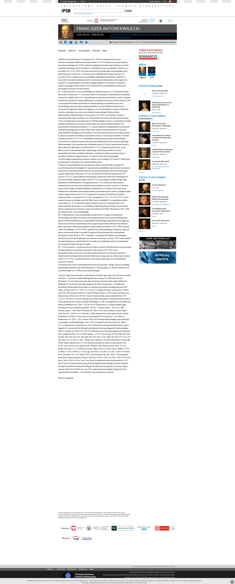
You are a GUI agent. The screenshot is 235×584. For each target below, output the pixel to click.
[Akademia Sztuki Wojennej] (101, 528)
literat (154, 216)
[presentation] (62, 50)
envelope (70, 42)
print (76, 42)
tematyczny (83, 569)
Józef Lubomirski (159, 185)
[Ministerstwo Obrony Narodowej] (89, 528)
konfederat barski (144, 34)
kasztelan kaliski (164, 34)
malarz (154, 145)
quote (81, 42)
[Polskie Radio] (162, 528)
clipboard (65, 42)
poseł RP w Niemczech (122, 34)
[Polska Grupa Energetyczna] (81, 538)
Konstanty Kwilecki (160, 91)
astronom (155, 131)
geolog (154, 226)
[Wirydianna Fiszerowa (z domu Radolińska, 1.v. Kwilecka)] (144, 105)
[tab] (62, 50)
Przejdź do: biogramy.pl (68, 1)
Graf (152, 77)
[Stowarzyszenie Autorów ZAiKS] (144, 528)
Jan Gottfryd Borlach (160, 220)
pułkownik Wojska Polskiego (161, 204)
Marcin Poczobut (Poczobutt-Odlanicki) (161, 124)
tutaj (145, 583)
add (86, 42)
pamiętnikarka (156, 112)
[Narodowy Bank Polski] (123, 528)
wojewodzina (156, 157)
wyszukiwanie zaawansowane (83, 13)
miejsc (91, 569)
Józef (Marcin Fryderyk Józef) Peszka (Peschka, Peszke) (161, 137)
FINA (82, 1)
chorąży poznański (158, 96)
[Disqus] (94, 417)
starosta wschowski (120, 37)
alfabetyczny (71, 569)
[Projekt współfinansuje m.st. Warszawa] (173, 528)
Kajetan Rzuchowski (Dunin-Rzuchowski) (160, 198)
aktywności (61, 569)
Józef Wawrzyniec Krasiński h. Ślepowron (161, 210)
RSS (170, 1)
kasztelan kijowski (157, 190)
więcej (141, 172)
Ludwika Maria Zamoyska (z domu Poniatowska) (162, 150)
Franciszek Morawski (160, 161)
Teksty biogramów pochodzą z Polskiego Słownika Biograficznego (153, 566)
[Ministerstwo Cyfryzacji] (77, 528)
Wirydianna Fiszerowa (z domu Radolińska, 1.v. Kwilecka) (162, 104)
